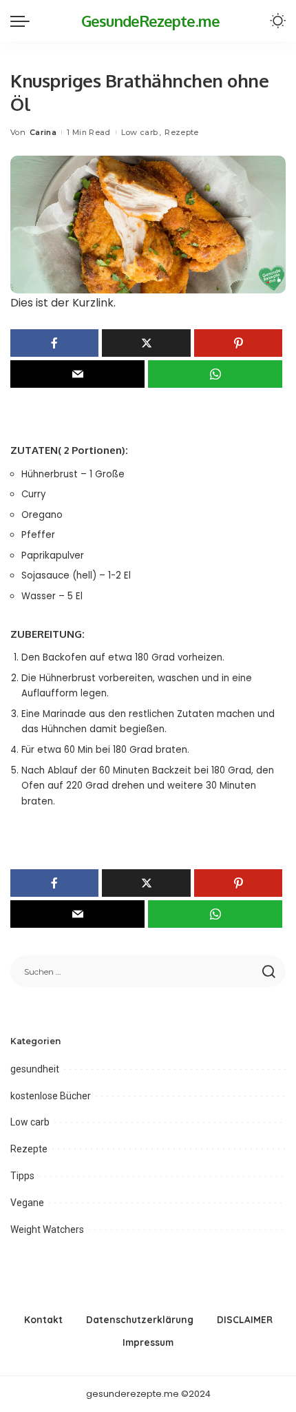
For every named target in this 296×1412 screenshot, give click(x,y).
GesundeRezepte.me (150, 20)
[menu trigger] (23, 20)
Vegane (27, 1202)
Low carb (139, 132)
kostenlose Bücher (50, 1095)
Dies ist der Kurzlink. (63, 303)
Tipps (22, 1175)
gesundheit (34, 1068)
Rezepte (181, 132)
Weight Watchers (47, 1229)
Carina (43, 132)
